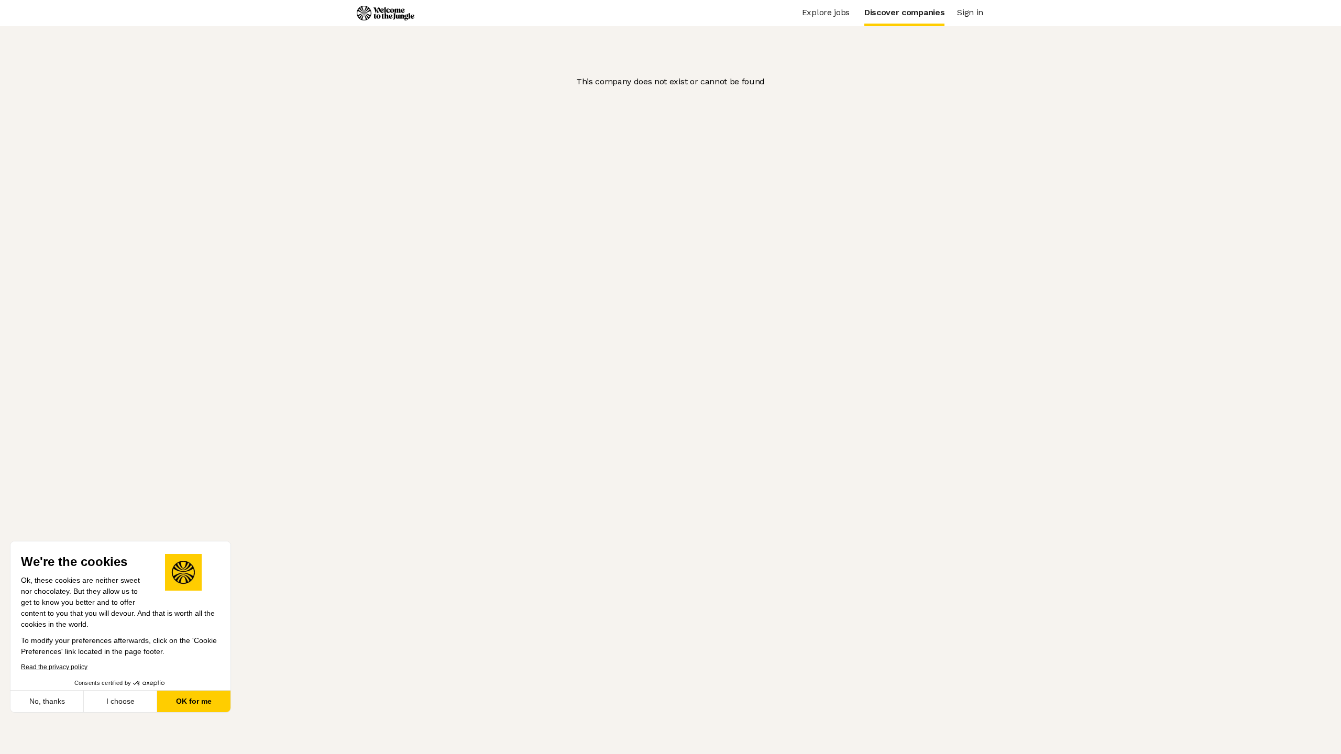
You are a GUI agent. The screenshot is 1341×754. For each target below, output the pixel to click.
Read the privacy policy (54, 667)
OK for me (194, 701)
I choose (120, 701)
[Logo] (385, 13)
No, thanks (47, 701)
